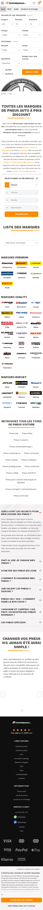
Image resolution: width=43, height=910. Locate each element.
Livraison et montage (29, 9)
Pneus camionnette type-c (21, 446)
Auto (3, 9)
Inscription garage (21, 758)
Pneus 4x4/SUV (29, 473)
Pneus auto (21, 791)
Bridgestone (6, 150)
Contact (22, 827)
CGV (21, 766)
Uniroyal (13, 162)
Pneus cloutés (11, 459)
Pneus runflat (12, 473)
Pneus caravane (31, 453)
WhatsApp (21, 817)
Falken (6, 162)
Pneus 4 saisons (21, 440)
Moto (9, 9)
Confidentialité (21, 774)
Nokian (20, 162)
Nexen (15, 171)
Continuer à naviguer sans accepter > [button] (29, 869)
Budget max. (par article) (29, 57)
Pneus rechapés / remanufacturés (21, 489)
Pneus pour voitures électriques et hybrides (21, 481)
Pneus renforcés (32, 466)
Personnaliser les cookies (21, 906)
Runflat (8, 70)
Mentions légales (21, 762)
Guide (16, 9)
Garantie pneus (21, 746)
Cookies (21, 778)
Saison (25, 45)
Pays (21, 770)
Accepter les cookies (21, 900)
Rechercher (32, 72)
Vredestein (30, 162)
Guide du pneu (21, 750)
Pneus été (13, 433)
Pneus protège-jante (12, 466)
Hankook (33, 147)
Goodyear (24, 150)
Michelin (25, 147)
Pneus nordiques (28, 459)
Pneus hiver (27, 433)
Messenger (22, 822)
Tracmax (22, 171)
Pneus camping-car (12, 453)
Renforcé (9, 74)
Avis (21, 754)
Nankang (32, 171)
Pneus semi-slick (21, 495)
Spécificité (5, 59)
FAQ (21, 831)
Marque (4, 45)
